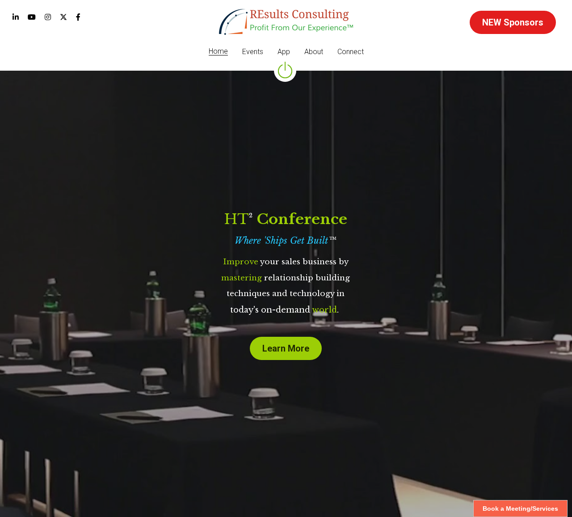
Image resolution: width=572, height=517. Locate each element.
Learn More (285, 348)
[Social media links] (16, 17)
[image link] (286, 21)
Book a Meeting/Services (520, 508)
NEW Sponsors (512, 22)
